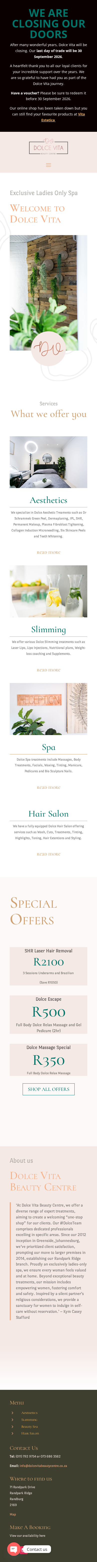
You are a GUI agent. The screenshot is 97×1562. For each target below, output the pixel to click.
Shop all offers (48, 1089)
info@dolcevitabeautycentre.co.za (43, 1466)
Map (13, 1514)
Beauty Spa (29, 1427)
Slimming (29, 1420)
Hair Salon (30, 1433)
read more (48, 552)
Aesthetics (29, 1413)
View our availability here (27, 1535)
